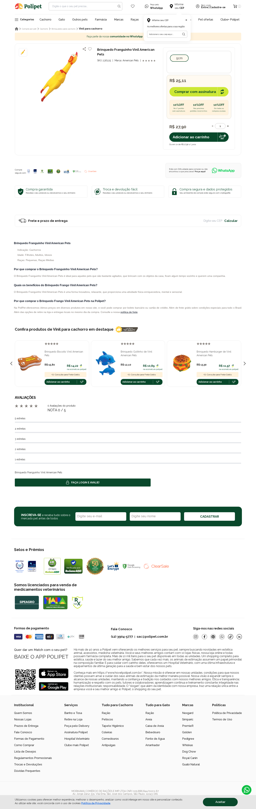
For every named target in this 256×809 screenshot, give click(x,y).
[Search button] (119, 6)
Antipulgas (108, 745)
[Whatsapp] (221, 636)
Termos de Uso (222, 719)
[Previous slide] (11, 363)
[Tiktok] (230, 636)
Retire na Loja (73, 719)
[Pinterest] (213, 636)
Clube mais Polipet (76, 745)
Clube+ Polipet (229, 19)
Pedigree (188, 738)
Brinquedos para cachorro (63, 29)
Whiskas (187, 745)
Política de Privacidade (227, 713)
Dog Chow (189, 751)
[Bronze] (35, 171)
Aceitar (220, 802)
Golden (187, 732)
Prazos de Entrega (26, 726)
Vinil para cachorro (90, 28)
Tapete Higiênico (113, 726)
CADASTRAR (209, 516)
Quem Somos (23, 713)
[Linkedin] (239, 636)
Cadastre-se (218, 7)
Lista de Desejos (25, 751)
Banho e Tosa (73, 713)
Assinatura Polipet (76, 732)
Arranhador (152, 745)
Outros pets (80, 19)
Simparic (187, 719)
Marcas (118, 19)
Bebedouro (152, 732)
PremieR (187, 726)
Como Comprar (24, 745)
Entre (204, 7)
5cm (179, 58)
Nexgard (187, 713)
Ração (106, 713)
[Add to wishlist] (90, 49)
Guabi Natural (191, 764)
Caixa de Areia (154, 726)
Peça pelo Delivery (76, 726)
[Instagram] (195, 636)
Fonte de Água (155, 738)
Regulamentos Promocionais (33, 758)
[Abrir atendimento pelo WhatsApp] (246, 790)
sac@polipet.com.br (152, 636)
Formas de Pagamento (29, 738)
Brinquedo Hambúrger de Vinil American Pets (214, 353)
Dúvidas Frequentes (27, 771)
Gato (62, 19)
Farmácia (101, 19)
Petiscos (107, 719)
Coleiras (107, 732)
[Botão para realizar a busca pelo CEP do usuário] (183, 34)
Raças (135, 19)
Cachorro (45, 19)
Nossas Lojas (23, 719)
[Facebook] (204, 636)
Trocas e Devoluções (28, 764)
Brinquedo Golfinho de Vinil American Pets (136, 353)
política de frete (129, 312)
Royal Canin (189, 758)
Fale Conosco (23, 732)
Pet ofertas (205, 19)
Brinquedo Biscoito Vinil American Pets (64, 353)
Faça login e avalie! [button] (85, 482)
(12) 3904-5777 (122, 636)
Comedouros (110, 738)
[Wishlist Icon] (132, 6)
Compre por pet (29, 29)
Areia (148, 719)
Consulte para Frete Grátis (67, 374)
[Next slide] (244, 363)
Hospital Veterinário (77, 738)
